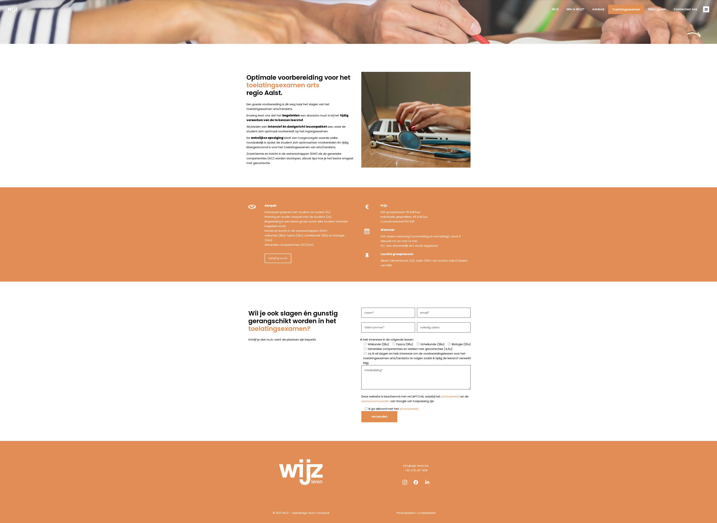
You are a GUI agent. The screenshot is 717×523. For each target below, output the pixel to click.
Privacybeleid (405, 513)
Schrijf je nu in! (278, 258)
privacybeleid (450, 396)
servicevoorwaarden (375, 401)
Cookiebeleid (426, 513)
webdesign (299, 513)
